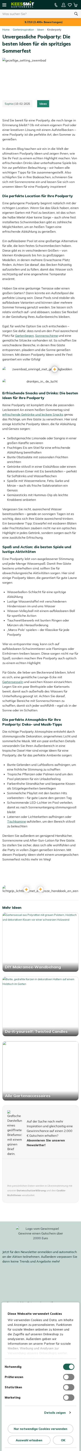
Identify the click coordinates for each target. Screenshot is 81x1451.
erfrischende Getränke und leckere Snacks (32, 414)
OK (63, 1440)
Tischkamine (16, 821)
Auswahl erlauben (29, 1440)
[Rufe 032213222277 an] (56, 5)
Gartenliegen (24, 336)
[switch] (68, 1377)
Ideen (43, 103)
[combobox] (35, 13)
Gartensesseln (12, 682)
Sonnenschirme (46, 336)
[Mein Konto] (63, 5)
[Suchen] (76, 13)
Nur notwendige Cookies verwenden (40, 1429)
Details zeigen (55, 1413)
